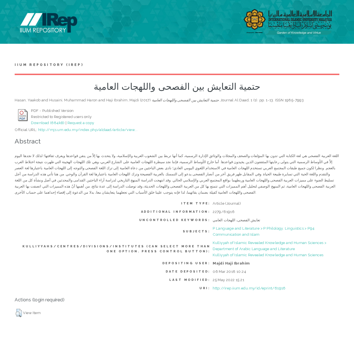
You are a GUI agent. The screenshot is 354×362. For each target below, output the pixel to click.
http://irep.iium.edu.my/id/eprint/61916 (249, 288)
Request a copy (80, 122)
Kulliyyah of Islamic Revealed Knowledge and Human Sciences (268, 255)
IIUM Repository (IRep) (49, 65)
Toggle (10, 10)
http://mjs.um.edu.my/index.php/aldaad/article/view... (87, 129)
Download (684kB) (47, 122)
